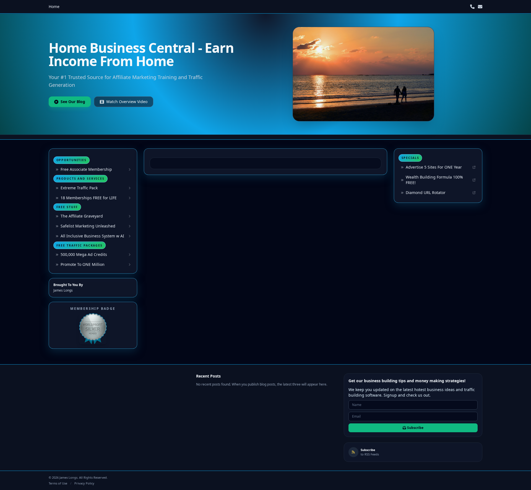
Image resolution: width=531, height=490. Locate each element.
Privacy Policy (84, 483)
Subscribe (415, 427)
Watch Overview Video (126, 101)
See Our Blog (73, 101)
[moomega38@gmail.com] (480, 6)
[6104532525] (472, 6)
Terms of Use (58, 483)
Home (54, 6)
